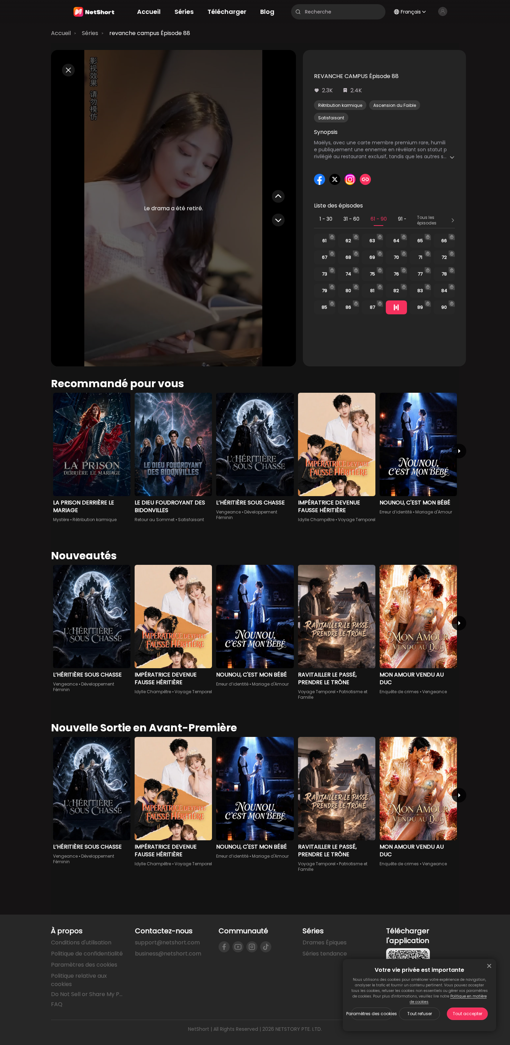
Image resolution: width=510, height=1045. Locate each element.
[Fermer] (489, 966)
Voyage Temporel (356, 519)
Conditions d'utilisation (81, 942)
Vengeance (228, 512)
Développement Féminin (246, 514)
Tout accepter (467, 1014)
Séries (90, 33)
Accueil (61, 33)
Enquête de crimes (399, 692)
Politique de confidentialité (87, 954)
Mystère (61, 519)
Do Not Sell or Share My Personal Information (87, 994)
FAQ (56, 1004)
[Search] (298, 12)
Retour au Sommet (155, 519)
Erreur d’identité (396, 512)
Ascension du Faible (394, 105)
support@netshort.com (167, 942)
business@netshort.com (168, 954)
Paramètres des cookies (371, 1014)
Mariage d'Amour (433, 512)
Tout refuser (419, 1014)
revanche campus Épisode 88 (149, 33)
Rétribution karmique (340, 105)
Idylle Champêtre (316, 519)
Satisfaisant (331, 118)
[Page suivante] (459, 451)
